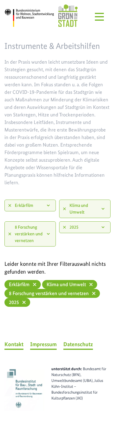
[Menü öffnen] (99, 16)
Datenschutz (78, 344)
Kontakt (13, 344)
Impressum (43, 344)
